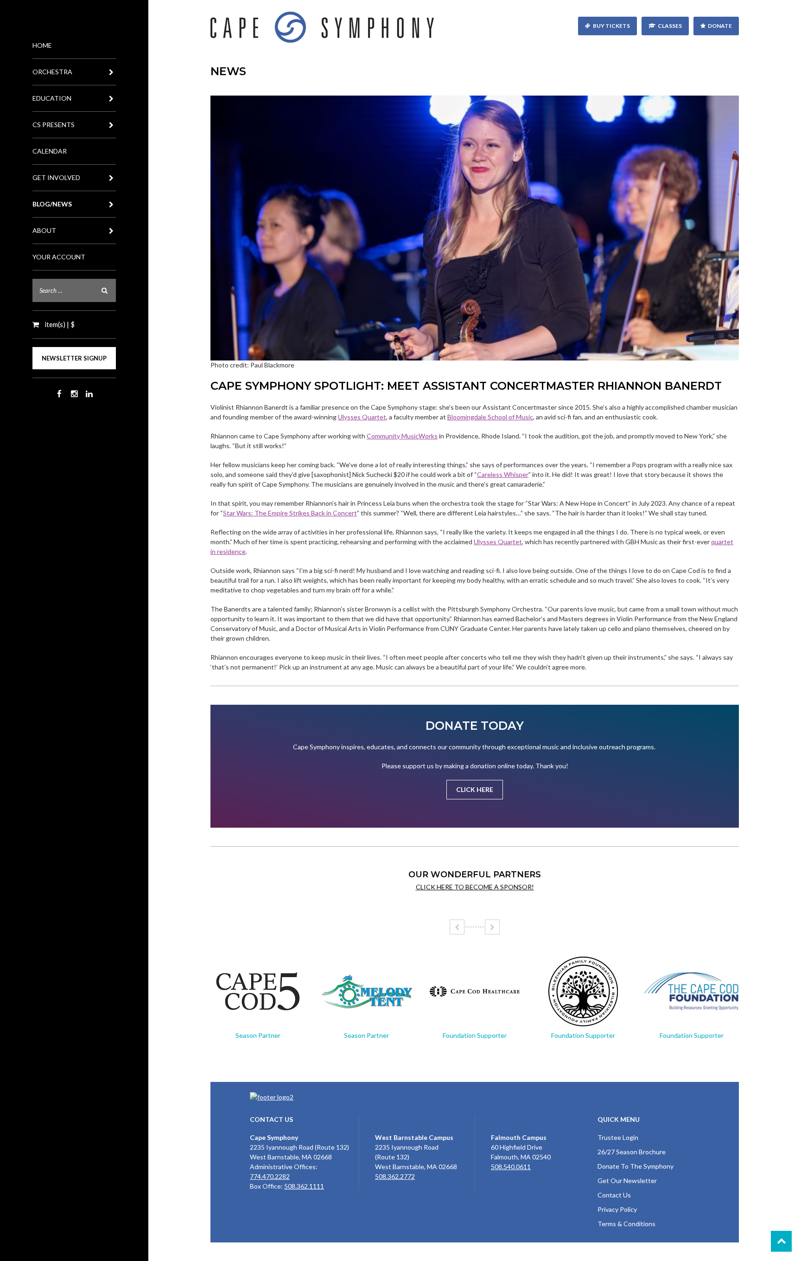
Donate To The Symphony (636, 1166)
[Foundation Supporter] (474, 991)
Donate (720, 25)
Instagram (74, 393)
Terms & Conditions (626, 1224)
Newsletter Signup (74, 358)
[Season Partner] (257, 991)
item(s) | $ (59, 324)
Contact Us (614, 1195)
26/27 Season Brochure (632, 1152)
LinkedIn (89, 393)
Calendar (49, 151)
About (44, 230)
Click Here (474, 789)
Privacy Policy (617, 1209)
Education (51, 98)
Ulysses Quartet (362, 417)
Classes (670, 25)
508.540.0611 (511, 1167)
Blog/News (52, 204)
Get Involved (56, 177)
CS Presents (53, 125)
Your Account (58, 257)
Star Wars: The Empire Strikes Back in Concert (290, 513)
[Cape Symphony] (474, 27)
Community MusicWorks (402, 436)
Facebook (59, 393)
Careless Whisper (502, 474)
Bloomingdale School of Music (490, 417)
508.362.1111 (304, 1186)
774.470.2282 (270, 1176)
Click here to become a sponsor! (475, 887)
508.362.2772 (395, 1176)
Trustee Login (618, 1137)
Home (42, 45)
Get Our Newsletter (627, 1180)
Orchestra (52, 72)
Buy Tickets (611, 25)
